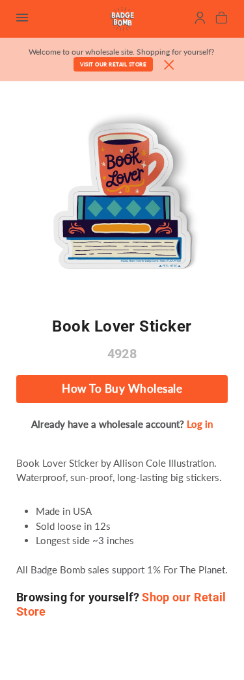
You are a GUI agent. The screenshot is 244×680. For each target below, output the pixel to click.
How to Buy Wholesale (122, 388)
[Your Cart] (221, 19)
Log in (200, 424)
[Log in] (200, 19)
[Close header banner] (169, 65)
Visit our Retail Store (113, 64)
